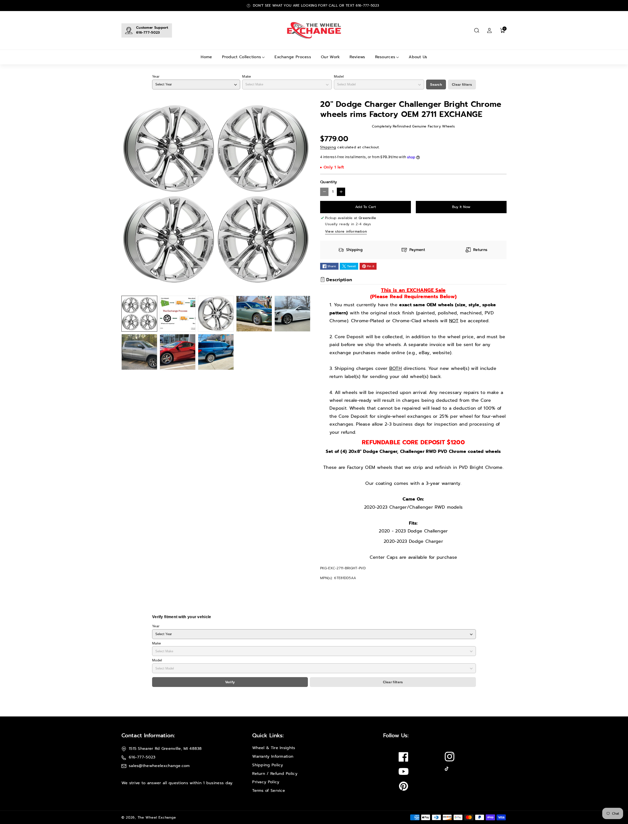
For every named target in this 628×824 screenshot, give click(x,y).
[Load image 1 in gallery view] (139, 314)
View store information (346, 231)
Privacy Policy (265, 782)
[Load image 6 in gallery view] (139, 352)
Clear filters (462, 84)
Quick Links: (268, 735)
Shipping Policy (267, 765)
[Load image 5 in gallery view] (292, 314)
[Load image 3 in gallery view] (216, 314)
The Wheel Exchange (157, 817)
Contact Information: (148, 735)
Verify (230, 682)
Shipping (328, 147)
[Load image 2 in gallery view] (178, 314)
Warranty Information (272, 756)
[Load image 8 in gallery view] (216, 352)
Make (246, 76)
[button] (477, 30)
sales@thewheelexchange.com (159, 766)
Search (436, 84)
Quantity (328, 182)
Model (339, 76)
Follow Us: (396, 735)
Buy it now (461, 206)
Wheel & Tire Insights (273, 748)
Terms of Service (268, 791)
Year (155, 76)
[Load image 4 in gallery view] (254, 314)
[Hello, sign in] (489, 30)
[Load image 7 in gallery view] (178, 352)
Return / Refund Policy (274, 774)
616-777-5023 (148, 32)
